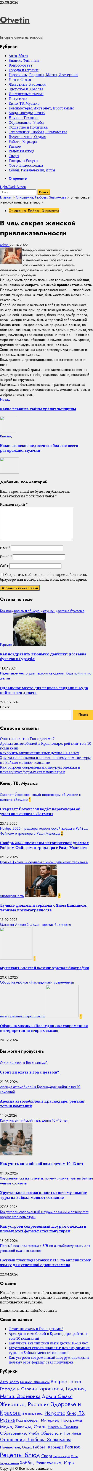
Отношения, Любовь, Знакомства (38, 132)
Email (6, 556)
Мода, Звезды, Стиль (27, 113)
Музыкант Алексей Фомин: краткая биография (35, 924)
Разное (15, 146)
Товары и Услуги (23, 160)
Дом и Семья (20, 79)
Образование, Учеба (26, 122)
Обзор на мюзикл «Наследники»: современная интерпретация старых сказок (44, 1028)
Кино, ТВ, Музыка (24, 103)
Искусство (18, 98)
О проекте (18, 178)
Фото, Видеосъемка (26, 165)
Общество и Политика (28, 127)
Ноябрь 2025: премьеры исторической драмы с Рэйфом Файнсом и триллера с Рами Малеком (44, 831)
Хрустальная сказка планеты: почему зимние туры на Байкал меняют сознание (45, 760)
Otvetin (15, 20)
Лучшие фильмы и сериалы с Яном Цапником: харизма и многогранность (43, 907)
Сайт (4, 565)
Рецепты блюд (21, 151)
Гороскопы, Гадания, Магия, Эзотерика (43, 74)
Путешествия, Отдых (27, 136)
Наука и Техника (23, 117)
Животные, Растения (27, 84)
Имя (5, 548)
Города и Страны (23, 70)
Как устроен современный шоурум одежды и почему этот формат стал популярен (40, 769)
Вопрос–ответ (20, 65)
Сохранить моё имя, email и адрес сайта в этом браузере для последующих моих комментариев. (44, 577)
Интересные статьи (26, 93)
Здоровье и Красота (26, 89)
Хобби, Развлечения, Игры (32, 170)
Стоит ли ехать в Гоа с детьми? (27, 738)
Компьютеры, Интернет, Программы (41, 108)
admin (5, 245)
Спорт (14, 155)
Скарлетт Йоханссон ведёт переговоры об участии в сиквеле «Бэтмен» (40, 811)
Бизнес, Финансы (24, 60)
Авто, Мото (18, 55)
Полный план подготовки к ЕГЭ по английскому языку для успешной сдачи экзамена (45, 1262)
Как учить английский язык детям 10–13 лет (39, 753)
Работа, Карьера (23, 141)
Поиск (5, 707)
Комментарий (14, 504)
